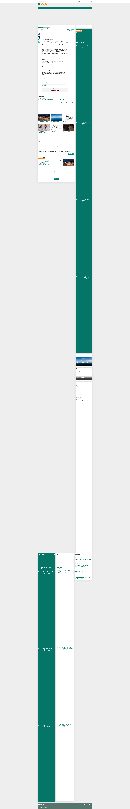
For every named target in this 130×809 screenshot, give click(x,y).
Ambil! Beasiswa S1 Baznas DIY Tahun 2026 (48, 649)
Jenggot (79, 377)
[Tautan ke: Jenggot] (84, 375)
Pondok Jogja (63, 84)
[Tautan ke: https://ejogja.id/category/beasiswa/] (54, 554)
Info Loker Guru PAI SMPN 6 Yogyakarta (86, 200)
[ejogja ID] (42, 4)
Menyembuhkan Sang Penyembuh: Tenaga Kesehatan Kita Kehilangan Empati (43, 132)
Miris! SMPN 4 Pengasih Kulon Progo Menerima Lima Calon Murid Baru (65, 105)
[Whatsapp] (73, 30)
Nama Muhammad (78, 557)
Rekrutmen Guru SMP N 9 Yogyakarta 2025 (85, 123)
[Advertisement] (65, 17)
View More (56, 178)
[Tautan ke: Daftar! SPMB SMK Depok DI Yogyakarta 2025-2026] (78, 436)
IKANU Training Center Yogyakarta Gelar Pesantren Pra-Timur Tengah (86, 477)
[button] (91, 1)
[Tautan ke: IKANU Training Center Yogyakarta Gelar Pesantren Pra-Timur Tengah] (78, 513)
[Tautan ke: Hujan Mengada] (65, 561)
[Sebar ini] (68, 30)
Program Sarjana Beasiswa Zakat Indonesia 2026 (45, 568)
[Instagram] (55, 90)
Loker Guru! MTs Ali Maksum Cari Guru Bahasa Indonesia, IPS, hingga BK (86, 46)
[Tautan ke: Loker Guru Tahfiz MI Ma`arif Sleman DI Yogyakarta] (78, 314)
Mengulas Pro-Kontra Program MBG (67, 571)
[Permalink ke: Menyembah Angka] (56, 127)
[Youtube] (57, 90)
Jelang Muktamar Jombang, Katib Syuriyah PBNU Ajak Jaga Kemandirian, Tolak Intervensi (83, 561)
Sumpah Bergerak (46, 725)
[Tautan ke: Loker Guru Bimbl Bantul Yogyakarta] (84, 36)
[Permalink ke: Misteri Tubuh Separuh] (68, 127)
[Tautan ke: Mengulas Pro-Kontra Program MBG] (59, 607)
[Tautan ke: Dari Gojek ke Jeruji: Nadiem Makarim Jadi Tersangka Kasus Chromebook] (59, 684)
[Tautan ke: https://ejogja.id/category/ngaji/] (91, 369)
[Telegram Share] (71, 30)
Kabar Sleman (50, 84)
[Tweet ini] (69, 30)
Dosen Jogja (44, 84)
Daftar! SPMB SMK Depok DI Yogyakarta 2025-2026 (86, 400)
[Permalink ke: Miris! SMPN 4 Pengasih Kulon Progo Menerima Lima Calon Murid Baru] (68, 170)
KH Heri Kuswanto (57, 84)
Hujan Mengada (60, 567)
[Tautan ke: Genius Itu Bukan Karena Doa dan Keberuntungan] (59, 761)
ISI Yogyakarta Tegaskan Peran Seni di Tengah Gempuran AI (46, 108)
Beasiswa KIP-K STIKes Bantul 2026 (48, 572)
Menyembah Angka (54, 131)
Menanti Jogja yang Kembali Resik (44, 101)
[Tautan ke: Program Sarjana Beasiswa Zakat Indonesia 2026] (46, 561)
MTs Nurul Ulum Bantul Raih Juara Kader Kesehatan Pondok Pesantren (63, 99)
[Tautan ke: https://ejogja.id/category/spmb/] (91, 383)
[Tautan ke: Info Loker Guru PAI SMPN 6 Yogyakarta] (78, 237)
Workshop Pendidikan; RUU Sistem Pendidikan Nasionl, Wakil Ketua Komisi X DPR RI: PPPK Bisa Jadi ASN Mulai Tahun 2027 (46, 99)
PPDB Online (44, 85)
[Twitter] (53, 90)
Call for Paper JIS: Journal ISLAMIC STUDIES (82, 571)
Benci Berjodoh (78, 563)
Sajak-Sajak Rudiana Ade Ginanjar (55, 122)
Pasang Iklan (45, 807)
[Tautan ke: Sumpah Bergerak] (40, 762)
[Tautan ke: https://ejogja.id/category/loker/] (91, 30)
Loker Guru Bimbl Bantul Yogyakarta (83, 42)
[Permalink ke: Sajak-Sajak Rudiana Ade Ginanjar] (56, 117)
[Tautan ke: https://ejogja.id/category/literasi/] (91, 355)
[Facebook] (51, 90)
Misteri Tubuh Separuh (66, 131)
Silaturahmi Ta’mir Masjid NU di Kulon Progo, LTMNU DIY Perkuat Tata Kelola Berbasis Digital (65, 102)
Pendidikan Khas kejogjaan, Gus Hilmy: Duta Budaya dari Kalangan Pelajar (82, 566)
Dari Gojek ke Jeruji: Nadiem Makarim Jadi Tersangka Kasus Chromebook (67, 648)
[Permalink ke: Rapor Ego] (68, 117)
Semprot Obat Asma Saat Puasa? (62, 93)
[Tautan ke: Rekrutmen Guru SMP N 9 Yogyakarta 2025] (78, 160)
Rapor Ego (64, 121)
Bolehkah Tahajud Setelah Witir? (47, 93)
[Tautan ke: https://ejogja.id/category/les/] (72, 554)
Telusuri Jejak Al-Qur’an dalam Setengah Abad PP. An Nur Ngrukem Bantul (83, 578)
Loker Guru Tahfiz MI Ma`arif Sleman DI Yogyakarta (86, 277)
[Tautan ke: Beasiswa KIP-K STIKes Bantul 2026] (40, 609)
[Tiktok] (58, 90)
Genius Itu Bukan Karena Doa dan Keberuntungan (67, 725)
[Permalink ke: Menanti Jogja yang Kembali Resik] (44, 117)
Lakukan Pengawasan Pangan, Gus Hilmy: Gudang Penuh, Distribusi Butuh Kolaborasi (65, 108)
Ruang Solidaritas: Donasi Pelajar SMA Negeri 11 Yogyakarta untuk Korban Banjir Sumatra (84, 396)
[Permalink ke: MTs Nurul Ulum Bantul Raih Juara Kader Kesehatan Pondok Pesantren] (56, 160)
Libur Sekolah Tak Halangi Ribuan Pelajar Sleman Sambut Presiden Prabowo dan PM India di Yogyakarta (46, 105)
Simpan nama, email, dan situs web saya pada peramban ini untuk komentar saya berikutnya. (54, 151)
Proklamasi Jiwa (78, 573)
